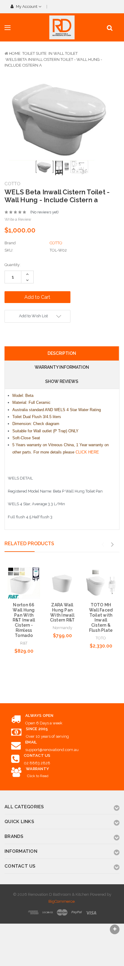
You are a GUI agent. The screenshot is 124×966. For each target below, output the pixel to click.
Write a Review (18, 219)
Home (14, 53)
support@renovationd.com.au (52, 749)
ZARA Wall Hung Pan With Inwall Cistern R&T (62, 612)
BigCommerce (61, 901)
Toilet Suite (34, 53)
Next (112, 544)
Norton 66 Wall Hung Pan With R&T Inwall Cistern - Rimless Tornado (24, 620)
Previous (102, 544)
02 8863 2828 (37, 763)
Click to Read (37, 776)
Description (62, 353)
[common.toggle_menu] (7, 28)
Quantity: (12, 264)
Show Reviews (61, 381)
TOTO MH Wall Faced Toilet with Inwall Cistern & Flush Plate (101, 617)
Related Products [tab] (29, 543)
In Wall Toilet (63, 53)
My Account (26, 6)
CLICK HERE (87, 452)
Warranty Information (62, 367)
